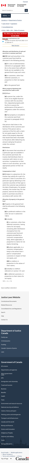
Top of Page (4, 458)
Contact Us (4, 320)
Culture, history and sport (8, 411)
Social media (5, 452)
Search (3, 312)
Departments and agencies (9, 370)
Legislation (14, 24)
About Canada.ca (7, 454)
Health (3, 396)
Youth (3, 440)
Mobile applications (16, 452)
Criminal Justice (5, 341)
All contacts (4, 366)
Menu (5, 16)
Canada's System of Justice (9, 348)
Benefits (3, 392)
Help (2, 316)
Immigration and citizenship (9, 381)
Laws (2, 352)
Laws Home (5, 24)
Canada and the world (7, 422)
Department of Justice (15, 20)
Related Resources (6, 305)
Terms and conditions (9, 456)
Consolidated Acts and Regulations (11, 309)
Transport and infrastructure (9, 418)
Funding (3, 344)
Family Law (4, 337)
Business (3, 389)
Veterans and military (7, 436)
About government (6, 373)
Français (25, 1)
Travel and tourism (6, 385)
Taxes (2, 400)
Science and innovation (8, 429)
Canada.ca (4, 20)
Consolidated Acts (7, 27)
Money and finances (7, 425)
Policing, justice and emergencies (11, 414)
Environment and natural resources (11, 403)
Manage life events (6, 444)
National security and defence (10, 407)
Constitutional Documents (9, 301)
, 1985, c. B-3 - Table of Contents (13, 30)
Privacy (20, 456)
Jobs (2, 378)
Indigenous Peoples (7, 433)
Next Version (15, 45)
